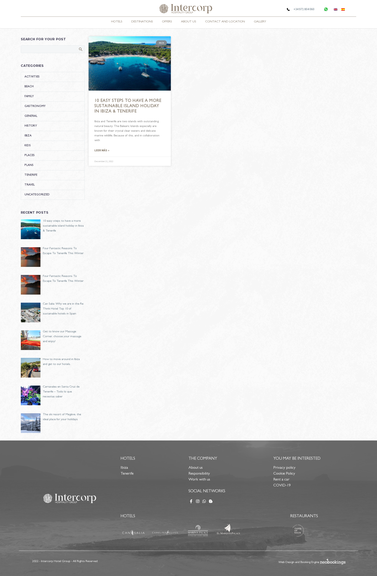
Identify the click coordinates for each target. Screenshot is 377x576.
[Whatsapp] (204, 501)
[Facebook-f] (191, 501)
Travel (30, 185)
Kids (28, 145)
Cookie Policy (284, 474)
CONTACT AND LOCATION (225, 21)
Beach (29, 86)
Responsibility (199, 474)
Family (29, 96)
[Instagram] (197, 501)
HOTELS (116, 21)
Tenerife (31, 175)
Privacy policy (284, 468)
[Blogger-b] (210, 501)
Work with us (199, 480)
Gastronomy (35, 106)
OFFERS (167, 21)
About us (195, 468)
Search (80, 49)
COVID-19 (282, 486)
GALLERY (260, 21)
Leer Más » (101, 150)
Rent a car (281, 480)
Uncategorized (37, 194)
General (31, 116)
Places (30, 155)
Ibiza (28, 135)
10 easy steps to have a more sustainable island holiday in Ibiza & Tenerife (128, 106)
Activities (32, 76)
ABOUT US (188, 21)
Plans (29, 165)
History (31, 126)
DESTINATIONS (142, 21)
